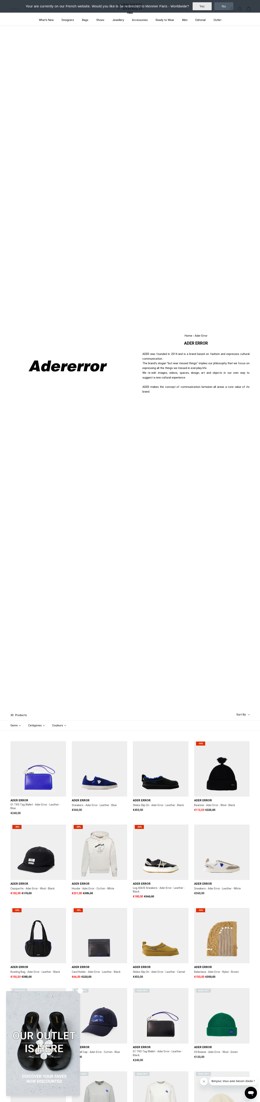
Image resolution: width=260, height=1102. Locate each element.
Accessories (140, 20)
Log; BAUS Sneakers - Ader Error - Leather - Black (159, 889)
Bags (85, 20)
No (224, 6)
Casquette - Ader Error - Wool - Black (32, 888)
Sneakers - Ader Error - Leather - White (217, 888)
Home (188, 335)
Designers (68, 20)
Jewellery (118, 20)
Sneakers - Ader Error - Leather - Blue (94, 805)
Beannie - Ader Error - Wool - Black (214, 805)
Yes (202, 6)
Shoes (100, 20)
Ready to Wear (165, 20)
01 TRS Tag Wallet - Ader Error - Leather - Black (158, 1053)
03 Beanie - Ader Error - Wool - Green (216, 1051)
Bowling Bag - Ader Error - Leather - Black (35, 971)
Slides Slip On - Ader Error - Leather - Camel (159, 971)
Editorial (200, 20)
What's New (46, 20)
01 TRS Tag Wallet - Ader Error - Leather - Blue (35, 806)
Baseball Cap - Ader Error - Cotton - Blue (96, 1051)
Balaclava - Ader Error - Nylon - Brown (216, 971)
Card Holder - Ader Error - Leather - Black (96, 971)
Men (184, 20)
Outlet (217, 20)
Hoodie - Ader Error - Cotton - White (93, 888)
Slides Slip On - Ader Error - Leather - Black (158, 805)
